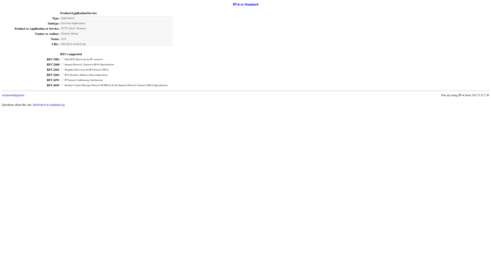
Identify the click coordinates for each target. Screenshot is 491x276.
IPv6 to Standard (245, 4)
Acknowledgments (13, 95)
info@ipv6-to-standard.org (49, 105)
